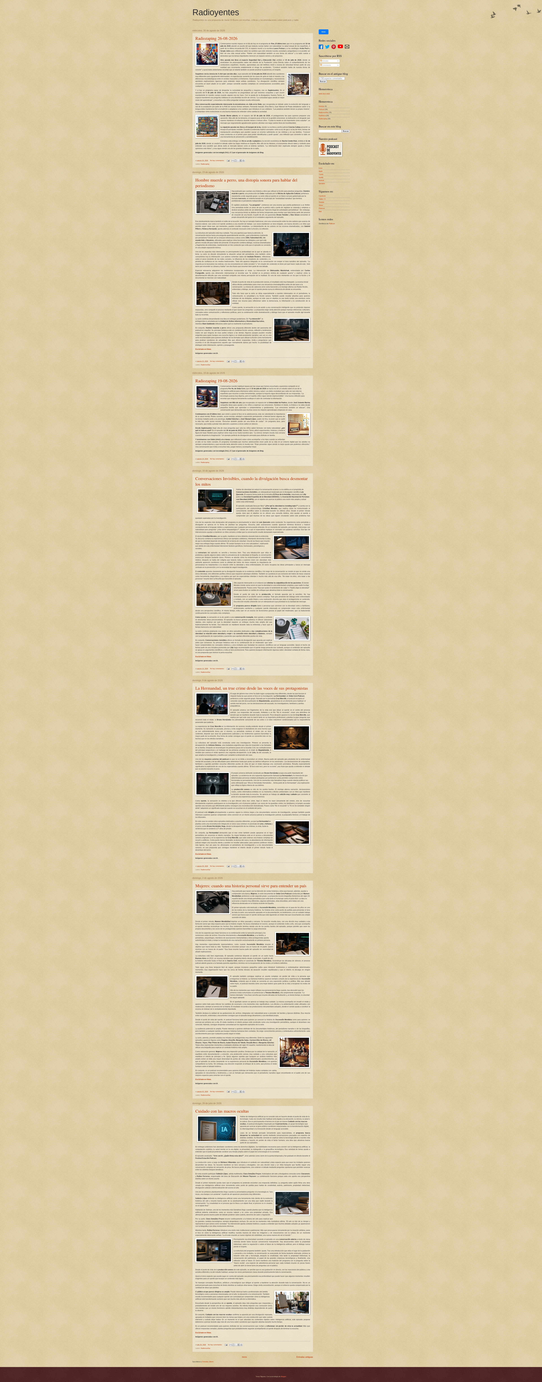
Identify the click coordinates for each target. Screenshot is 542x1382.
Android (321, 180)
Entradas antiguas (304, 1357)
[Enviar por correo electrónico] (232, 160)
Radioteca (322, 115)
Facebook (322, 196)
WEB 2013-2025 (324, 94)
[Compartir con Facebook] (240, 160)
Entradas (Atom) (208, 1362)
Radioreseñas (205, 365)
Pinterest (322, 208)
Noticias (321, 106)
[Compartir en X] (238, 160)
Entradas (325, 61)
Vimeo (321, 205)
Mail (320, 211)
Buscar (323, 81)
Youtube (321, 202)
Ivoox (321, 168)
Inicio (244, 1357)
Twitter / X (322, 199)
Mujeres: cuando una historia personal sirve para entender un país (250, 885)
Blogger (283, 1376)
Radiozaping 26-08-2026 (216, 38)
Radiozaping (205, 164)
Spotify (321, 177)
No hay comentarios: (217, 160)
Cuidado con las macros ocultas (222, 1111)
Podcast (321, 109)
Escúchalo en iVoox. (203, 349)
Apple (321, 171)
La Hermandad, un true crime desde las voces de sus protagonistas (251, 688)
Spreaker (322, 183)
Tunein (321, 174)
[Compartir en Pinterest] (243, 160)
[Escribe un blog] (235, 160)
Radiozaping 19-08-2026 (216, 380)
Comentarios (326, 65)
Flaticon (332, 224)
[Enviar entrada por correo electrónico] (228, 160)
